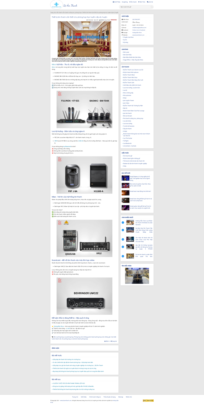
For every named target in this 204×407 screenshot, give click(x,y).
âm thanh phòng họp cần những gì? (99, 337)
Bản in (107, 341)
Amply (125, 131)
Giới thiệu (84, 397)
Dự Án (125, 40)
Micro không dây (128, 93)
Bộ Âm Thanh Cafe (128, 82)
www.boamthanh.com (138, 35)
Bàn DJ (125, 108)
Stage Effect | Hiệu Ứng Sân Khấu (133, 60)
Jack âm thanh (127, 113)
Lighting (125, 2)
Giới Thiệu (117, 2)
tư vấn (68, 328)
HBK (55, 141)
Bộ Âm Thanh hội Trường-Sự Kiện (133, 105)
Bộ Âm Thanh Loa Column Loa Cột (133, 70)
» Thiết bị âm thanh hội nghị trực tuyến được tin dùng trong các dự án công (74, 368)
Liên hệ (150, 2)
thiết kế (80, 141)
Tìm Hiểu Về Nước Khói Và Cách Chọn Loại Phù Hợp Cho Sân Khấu (144, 239)
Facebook (125, 30)
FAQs (124, 166)
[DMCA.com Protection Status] (148, 400)
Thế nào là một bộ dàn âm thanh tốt (133, 161)
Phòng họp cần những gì (81, 337)
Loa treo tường (127, 123)
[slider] (114, 19)
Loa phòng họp (68, 337)
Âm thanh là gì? (127, 156)
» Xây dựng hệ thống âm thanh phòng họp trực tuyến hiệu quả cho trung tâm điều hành (78, 371)
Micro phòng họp (59, 337)
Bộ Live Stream (127, 116)
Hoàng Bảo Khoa (59, 326)
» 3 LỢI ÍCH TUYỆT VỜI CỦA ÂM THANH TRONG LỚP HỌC (68, 383)
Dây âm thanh (127, 129)
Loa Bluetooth (127, 143)
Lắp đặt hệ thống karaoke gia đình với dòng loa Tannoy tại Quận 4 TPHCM (144, 247)
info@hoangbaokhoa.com (139, 27)
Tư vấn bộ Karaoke (128, 126)
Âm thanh (134, 2)
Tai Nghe (125, 141)
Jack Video (126, 103)
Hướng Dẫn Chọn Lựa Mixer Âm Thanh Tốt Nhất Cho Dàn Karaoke (144, 222)
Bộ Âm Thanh (70, 5)
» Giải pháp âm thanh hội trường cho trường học (66, 359)
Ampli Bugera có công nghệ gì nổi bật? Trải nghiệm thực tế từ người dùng (140, 178)
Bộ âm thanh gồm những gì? (131, 158)
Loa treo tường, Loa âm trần (131, 88)
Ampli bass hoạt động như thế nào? (140, 191)
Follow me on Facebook (138, 30)
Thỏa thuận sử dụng (109, 397)
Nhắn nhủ (129, 397)
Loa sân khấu (127, 121)
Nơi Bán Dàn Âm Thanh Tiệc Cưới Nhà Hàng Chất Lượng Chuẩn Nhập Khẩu (144, 230)
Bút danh (125, 22)
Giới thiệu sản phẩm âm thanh (132, 85)
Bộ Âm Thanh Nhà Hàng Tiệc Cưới (133, 80)
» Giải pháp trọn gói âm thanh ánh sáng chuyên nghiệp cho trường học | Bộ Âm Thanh (77, 365)
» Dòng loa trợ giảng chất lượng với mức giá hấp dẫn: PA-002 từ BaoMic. (73, 386)
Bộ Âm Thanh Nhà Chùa (130, 77)
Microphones (127, 95)
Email (124, 27)
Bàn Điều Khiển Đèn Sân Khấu (132, 57)
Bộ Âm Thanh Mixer (129, 75)
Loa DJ (125, 90)
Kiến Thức (142, 2)
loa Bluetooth (67, 146)
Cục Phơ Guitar (127, 138)
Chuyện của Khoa (128, 37)
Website (125, 35)
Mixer (125, 98)
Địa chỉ (124, 25)
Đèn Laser (126, 52)
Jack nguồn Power (128, 100)
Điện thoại (126, 19)
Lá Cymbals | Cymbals (129, 146)
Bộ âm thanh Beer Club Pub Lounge (133, 111)
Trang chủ (75, 397)
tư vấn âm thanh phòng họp (79, 339)
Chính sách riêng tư (95, 397)
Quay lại (114, 341)
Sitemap (120, 397)
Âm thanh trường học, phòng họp (133, 118)
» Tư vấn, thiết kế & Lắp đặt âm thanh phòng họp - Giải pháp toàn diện (72, 362)
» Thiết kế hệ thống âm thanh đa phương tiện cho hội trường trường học (73, 389)
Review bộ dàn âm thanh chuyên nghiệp (135, 163)
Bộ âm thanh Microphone (130, 72)
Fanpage (125, 32)
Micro (54, 64)
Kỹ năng (125, 42)
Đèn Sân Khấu (127, 55)
